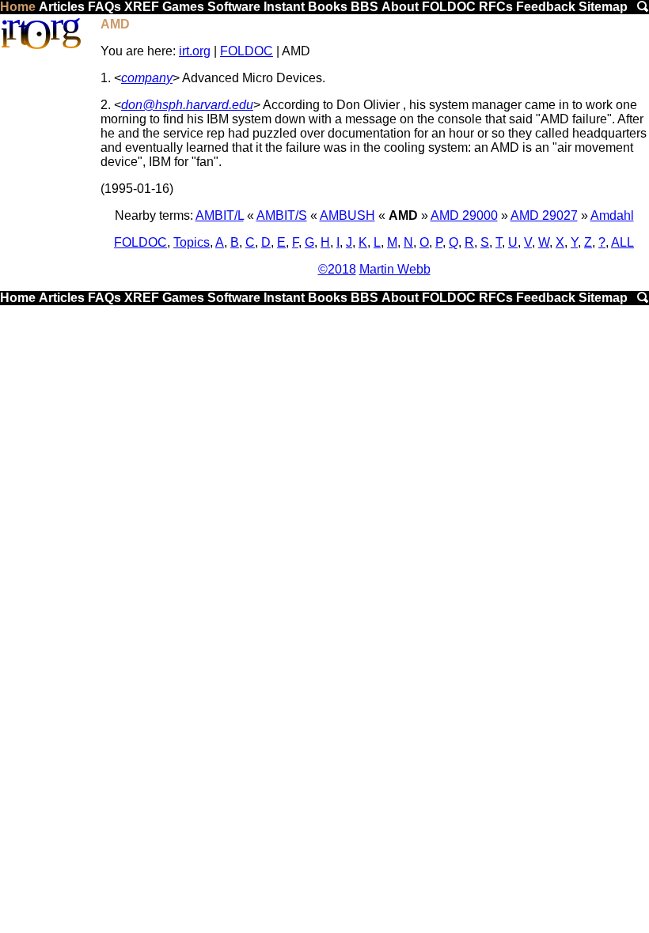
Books (327, 6)
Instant (284, 6)
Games (183, 6)
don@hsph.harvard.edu (187, 104)
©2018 (337, 269)
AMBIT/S (281, 215)
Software (233, 6)
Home (18, 6)
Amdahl (612, 215)
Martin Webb (395, 269)
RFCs (496, 6)
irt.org (195, 51)
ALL (622, 242)
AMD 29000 (464, 215)
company (147, 78)
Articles (62, 6)
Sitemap (603, 6)
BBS (364, 6)
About (400, 6)
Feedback (545, 6)
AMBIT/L (219, 215)
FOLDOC (449, 6)
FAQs (104, 6)
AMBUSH (347, 215)
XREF (141, 6)
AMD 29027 (544, 215)
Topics (191, 242)
